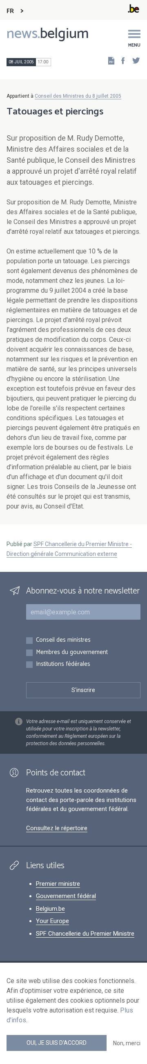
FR (10, 11)
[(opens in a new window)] (120, 60)
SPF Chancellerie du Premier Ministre (85, 933)
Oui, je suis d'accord (57, 1042)
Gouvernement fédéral (66, 896)
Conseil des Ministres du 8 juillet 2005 (78, 96)
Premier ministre (58, 883)
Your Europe (52, 921)
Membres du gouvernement (72, 652)
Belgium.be (50, 908)
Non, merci (126, 1043)
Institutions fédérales (63, 664)
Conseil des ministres (63, 640)
